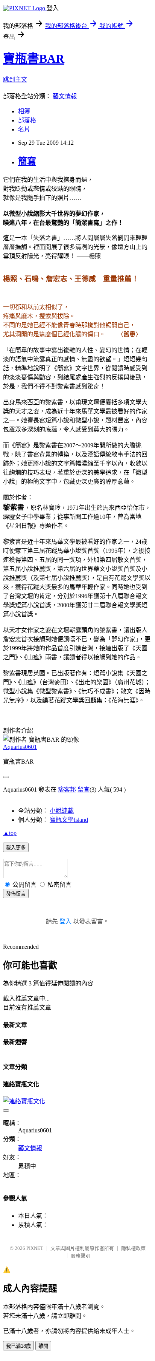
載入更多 (16, 848)
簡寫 (27, 161)
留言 (84, 789)
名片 (24, 129)
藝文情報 (65, 96)
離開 (43, 1346)
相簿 (24, 111)
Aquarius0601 (20, 747)
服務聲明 (80, 1256)
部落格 (27, 120)
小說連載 (62, 810)
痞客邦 (67, 789)
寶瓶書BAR (33, 58)
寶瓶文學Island (69, 820)
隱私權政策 (133, 1248)
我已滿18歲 (18, 1346)
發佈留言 (16, 894)
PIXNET (34, 1248)
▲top (10, 833)
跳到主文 (15, 79)
